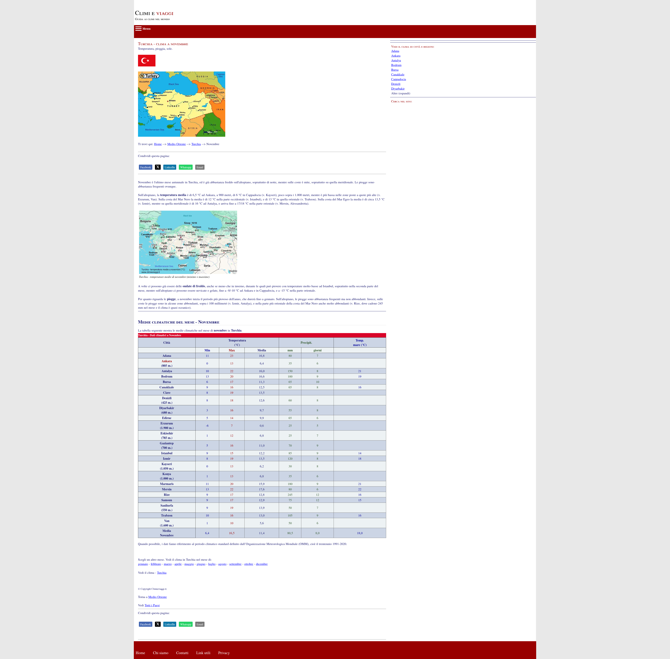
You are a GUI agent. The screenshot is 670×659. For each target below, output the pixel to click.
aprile (178, 564)
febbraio (156, 564)
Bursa (395, 69)
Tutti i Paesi (152, 605)
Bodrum (396, 65)
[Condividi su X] (158, 167)
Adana (395, 51)
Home (158, 144)
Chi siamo (160, 652)
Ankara (395, 55)
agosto (222, 564)
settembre (235, 564)
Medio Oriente (176, 144)
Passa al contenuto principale (152, 2)
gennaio (143, 564)
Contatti (182, 652)
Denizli (395, 84)
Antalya (396, 60)
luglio (211, 564)
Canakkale (397, 74)
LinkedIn (170, 167)
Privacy (224, 652)
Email (200, 167)
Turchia (196, 144)
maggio (189, 564)
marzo (168, 564)
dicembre (262, 564)
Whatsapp (185, 167)
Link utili (203, 652)
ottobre (248, 564)
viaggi (154, 12)
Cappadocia (398, 79)
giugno (201, 564)
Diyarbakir (398, 88)
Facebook (145, 167)
